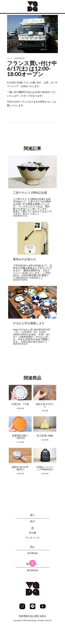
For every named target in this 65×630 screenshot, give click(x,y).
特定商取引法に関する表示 (32, 616)
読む (32, 547)
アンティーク (32, 538)
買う (32, 515)
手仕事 (32, 533)
